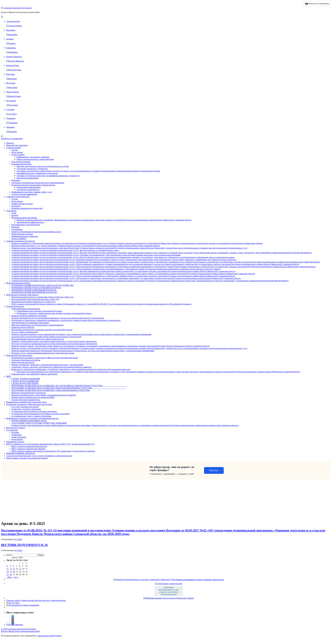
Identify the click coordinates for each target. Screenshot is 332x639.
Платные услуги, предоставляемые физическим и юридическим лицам (42, 353)
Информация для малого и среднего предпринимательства (32, 418)
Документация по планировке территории (30, 323)
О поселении (12, 430)
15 (20, 569)
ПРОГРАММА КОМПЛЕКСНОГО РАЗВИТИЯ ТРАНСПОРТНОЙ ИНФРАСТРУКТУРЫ (68, 388)
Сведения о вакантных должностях (32, 169)
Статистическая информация (24, 194)
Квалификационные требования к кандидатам (37, 173)
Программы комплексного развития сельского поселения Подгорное (41, 330)
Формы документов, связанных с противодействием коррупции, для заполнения (47, 365)
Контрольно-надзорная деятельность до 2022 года (33, 302)
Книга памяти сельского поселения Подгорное (27, 458)
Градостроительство (15, 306)
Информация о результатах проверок (33, 157)
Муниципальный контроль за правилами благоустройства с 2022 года (42, 297)
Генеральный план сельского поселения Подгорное (39, 311)
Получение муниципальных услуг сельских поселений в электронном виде (169, 590)
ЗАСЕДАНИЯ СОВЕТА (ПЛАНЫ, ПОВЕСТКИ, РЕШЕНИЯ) (39, 423)
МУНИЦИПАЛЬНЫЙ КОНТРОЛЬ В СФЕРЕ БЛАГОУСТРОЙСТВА (42, 285)
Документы (11, 211)
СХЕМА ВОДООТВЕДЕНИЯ (24, 383)
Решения (15, 227)
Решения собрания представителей (26, 208)
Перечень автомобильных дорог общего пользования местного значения (43, 395)
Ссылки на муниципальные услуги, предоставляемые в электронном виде (39, 456)
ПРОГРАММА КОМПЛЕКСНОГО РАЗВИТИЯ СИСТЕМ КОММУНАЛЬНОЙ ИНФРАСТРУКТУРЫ (69, 386)
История (15, 432)
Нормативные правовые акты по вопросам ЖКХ (33, 397)
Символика (16, 435)
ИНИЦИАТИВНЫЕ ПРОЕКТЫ (20, 453)
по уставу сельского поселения (25, 407)
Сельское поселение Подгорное (18, 8)
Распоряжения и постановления (25, 225)
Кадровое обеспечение (21, 164)
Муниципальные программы (24, 218)
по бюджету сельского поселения (26, 409)
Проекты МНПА (18, 239)
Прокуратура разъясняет (17, 145)
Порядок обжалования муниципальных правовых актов (36, 232)
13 (14, 569)
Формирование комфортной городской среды (26, 402)
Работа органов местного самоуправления (35, 159)
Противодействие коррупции (19, 355)
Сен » (16, 577)
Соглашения (16, 229)
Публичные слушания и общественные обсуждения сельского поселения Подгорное (54, 313)
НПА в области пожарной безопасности (29, 446)
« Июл (9, 577)
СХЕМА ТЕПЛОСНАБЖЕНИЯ (25, 379)
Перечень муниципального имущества (28, 393)
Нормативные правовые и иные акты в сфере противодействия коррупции (44, 358)
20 (14, 572)
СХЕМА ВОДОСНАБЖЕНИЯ (25, 381)
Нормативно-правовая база (29, 187)
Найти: (9, 555)
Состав (14, 150)
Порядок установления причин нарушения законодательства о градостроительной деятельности (54, 341)
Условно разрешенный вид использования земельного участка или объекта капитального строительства (57, 318)
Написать (213, 470)
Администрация (13, 148)
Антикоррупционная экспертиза (25, 360)
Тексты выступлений (20, 162)
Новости (10, 143)
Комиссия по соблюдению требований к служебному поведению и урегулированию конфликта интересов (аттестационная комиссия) (70, 369)
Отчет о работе (18, 155)
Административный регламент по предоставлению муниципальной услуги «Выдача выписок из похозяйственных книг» (65, 250)
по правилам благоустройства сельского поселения (34, 411)
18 (8, 572)
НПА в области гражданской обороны (28, 449)
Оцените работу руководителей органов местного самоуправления (35, 600)
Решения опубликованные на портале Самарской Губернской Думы (200, 580)
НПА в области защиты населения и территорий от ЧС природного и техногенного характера (53, 451)
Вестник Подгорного (15, 428)
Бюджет (14, 215)
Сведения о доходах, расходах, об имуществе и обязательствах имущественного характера (51, 367)
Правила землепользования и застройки (29, 316)
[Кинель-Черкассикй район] (2, 8)
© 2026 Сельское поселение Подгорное (18, 629)
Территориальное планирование (25, 309)
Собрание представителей (17, 197)
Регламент (15, 206)
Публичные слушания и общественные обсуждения (29, 404)
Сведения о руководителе (28, 190)
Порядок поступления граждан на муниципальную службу (43, 166)
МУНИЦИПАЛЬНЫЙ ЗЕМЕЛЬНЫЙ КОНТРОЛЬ (34, 290)
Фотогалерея (17, 439)
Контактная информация (28, 178)
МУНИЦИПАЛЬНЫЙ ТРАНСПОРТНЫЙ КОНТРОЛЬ (36, 288)
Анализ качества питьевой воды (25, 400)
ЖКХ (8, 376)
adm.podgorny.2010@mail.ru (50, 636)
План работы (17, 152)
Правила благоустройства (22, 327)
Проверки (15, 180)
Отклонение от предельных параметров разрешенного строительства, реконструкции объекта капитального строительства (65, 320)
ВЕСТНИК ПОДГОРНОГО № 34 (24, 545)
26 (11, 574)
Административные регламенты (20, 241)
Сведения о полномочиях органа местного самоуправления (37, 183)
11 (8, 569)
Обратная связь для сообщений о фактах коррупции (34, 374)
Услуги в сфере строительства (24, 332)
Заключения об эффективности (30, 222)
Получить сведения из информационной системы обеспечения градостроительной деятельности (54, 344)
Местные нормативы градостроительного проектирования (37, 325)
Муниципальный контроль (18, 283)
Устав (13, 213)
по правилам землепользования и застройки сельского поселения (40, 414)
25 (8, 574)
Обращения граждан (15, 442)
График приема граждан (22, 204)
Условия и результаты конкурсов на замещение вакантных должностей (48, 176)
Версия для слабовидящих (319, 4)
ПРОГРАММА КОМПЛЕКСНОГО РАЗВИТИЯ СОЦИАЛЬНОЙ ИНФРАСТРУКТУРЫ (50, 390)
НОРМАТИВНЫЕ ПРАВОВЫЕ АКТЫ (29, 421)
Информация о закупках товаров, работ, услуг (31, 192)
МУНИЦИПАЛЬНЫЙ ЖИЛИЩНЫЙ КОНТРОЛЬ (34, 292)
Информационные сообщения (24, 236)
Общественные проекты (22, 234)
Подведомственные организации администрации (33, 185)
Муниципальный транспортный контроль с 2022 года (35, 299)
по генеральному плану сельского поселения (31, 416)
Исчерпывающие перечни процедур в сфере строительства (37, 339)
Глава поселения (18, 437)
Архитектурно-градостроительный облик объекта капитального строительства (46, 337)
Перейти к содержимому (12, 138)
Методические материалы (22, 362)
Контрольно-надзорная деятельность (22, 295)
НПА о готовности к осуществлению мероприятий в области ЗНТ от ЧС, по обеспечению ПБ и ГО (50, 444)
